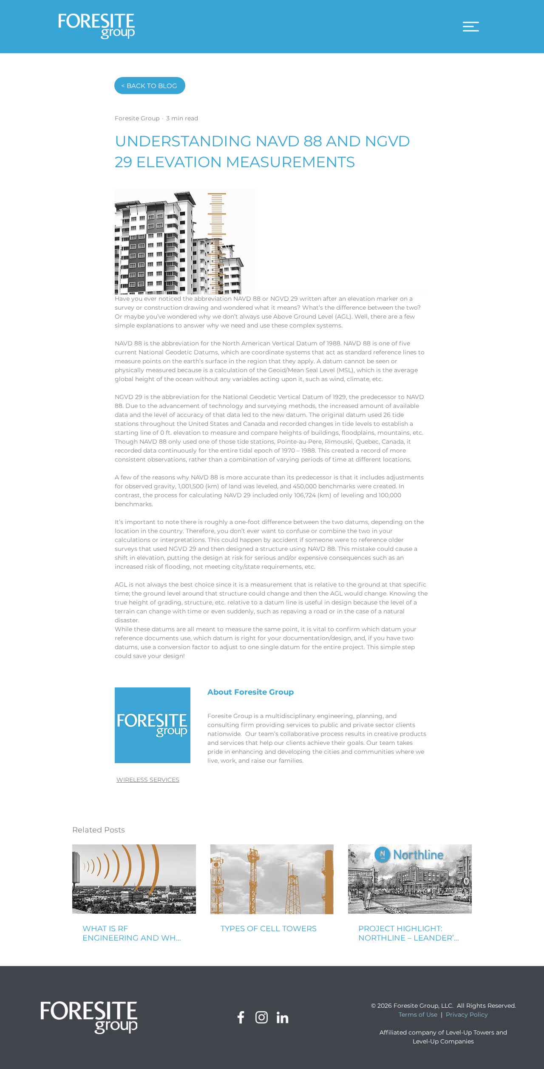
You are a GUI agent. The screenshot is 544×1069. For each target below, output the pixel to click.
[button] (471, 26)
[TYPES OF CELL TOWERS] (272, 879)
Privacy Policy (467, 1014)
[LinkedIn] (282, 1017)
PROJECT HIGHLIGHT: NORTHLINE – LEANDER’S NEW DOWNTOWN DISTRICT (408, 933)
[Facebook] (240, 1017)
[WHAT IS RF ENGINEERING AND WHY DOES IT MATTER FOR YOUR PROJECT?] (134, 879)
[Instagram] (261, 1017)
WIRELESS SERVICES (147, 780)
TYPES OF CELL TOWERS (269, 928)
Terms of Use (418, 1014)
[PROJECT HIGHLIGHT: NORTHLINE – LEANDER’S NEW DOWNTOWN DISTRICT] (410, 879)
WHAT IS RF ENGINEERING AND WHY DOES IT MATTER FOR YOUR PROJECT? (131, 933)
